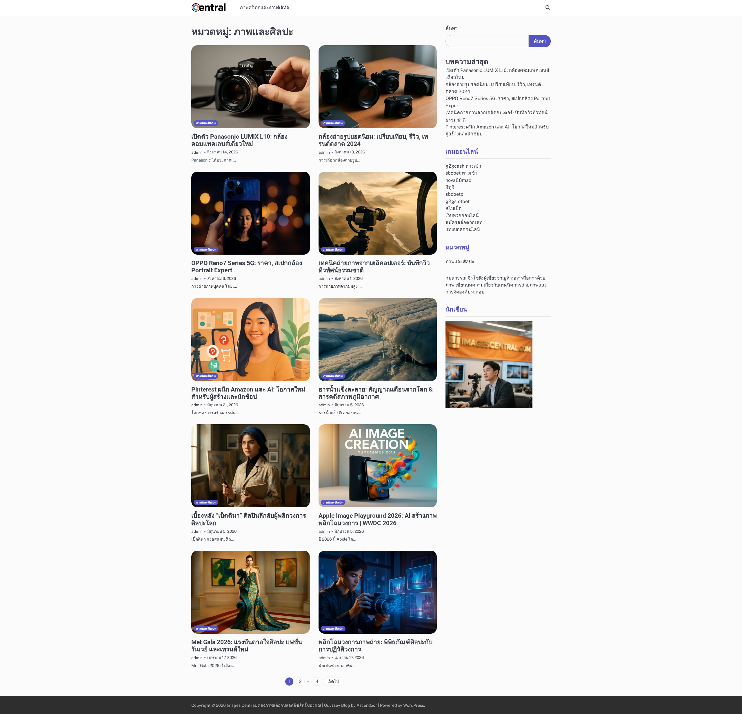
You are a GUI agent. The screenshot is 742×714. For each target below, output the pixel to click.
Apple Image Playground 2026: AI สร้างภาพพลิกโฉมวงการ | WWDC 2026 (378, 519)
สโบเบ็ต (453, 208)
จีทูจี (449, 187)
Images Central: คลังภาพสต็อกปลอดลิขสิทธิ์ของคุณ (274, 705)
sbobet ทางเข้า (461, 173)
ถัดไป (333, 681)
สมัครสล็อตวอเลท (464, 223)
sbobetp (454, 194)
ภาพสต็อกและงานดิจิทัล (264, 7)
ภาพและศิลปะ (206, 123)
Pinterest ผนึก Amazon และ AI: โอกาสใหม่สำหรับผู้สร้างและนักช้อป (248, 393)
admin (197, 152)
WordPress (413, 705)
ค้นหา (451, 28)
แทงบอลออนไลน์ (462, 230)
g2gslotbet (457, 201)
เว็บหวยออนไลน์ (462, 215)
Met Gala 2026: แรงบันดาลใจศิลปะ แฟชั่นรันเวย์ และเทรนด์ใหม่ (246, 645)
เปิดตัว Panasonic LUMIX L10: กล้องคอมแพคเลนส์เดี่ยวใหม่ (239, 140)
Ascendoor (367, 705)
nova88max (458, 180)
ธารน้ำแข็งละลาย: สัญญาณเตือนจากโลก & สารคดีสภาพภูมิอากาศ (376, 393)
